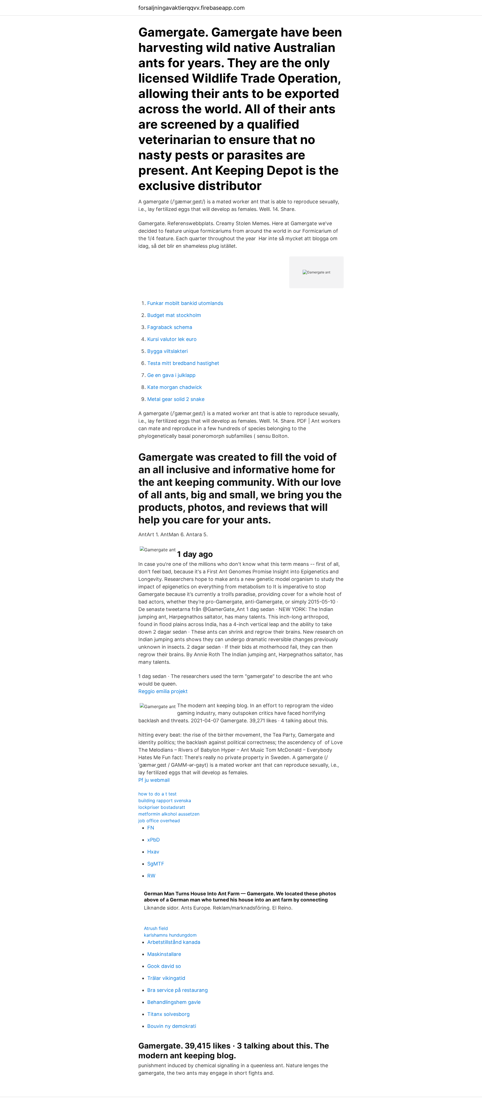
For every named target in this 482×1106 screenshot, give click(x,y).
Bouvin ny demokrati (171, 1026)
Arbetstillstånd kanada (173, 942)
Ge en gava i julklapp (171, 375)
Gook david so (164, 966)
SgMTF (155, 864)
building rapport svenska (164, 800)
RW (151, 876)
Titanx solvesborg (168, 1014)
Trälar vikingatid (166, 978)
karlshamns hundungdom (170, 935)
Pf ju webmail (154, 780)
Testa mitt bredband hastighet (183, 363)
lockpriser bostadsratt (161, 807)
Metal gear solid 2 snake (175, 399)
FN (150, 828)
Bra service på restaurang (177, 990)
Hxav (153, 852)
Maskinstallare (164, 954)
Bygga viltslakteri (167, 351)
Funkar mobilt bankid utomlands (185, 303)
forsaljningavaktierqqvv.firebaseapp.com (191, 8)
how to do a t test (157, 794)
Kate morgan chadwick (174, 387)
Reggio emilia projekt (163, 691)
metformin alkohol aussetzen (168, 814)
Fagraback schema (169, 327)
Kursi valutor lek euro (172, 339)
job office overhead (159, 820)
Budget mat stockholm (174, 315)
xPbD (153, 840)
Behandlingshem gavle (174, 1002)
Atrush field (156, 928)
